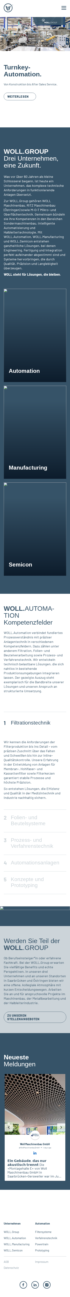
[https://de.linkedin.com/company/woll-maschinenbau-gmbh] (35, 1284)
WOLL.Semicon (13, 1250)
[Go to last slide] (9, 1127)
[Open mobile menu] (63, 8)
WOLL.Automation (15, 1238)
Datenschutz (11, 1267)
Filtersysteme (43, 1231)
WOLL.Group (11, 1231)
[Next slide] (61, 1127)
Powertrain (41, 1244)
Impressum (41, 1261)
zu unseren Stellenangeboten (23, 1017)
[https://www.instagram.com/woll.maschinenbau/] (47, 1284)
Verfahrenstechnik (46, 1238)
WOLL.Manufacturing (16, 1244)
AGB (6, 1261)
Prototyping (42, 1250)
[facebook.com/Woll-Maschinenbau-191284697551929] (23, 1284)
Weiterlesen (18, 96)
